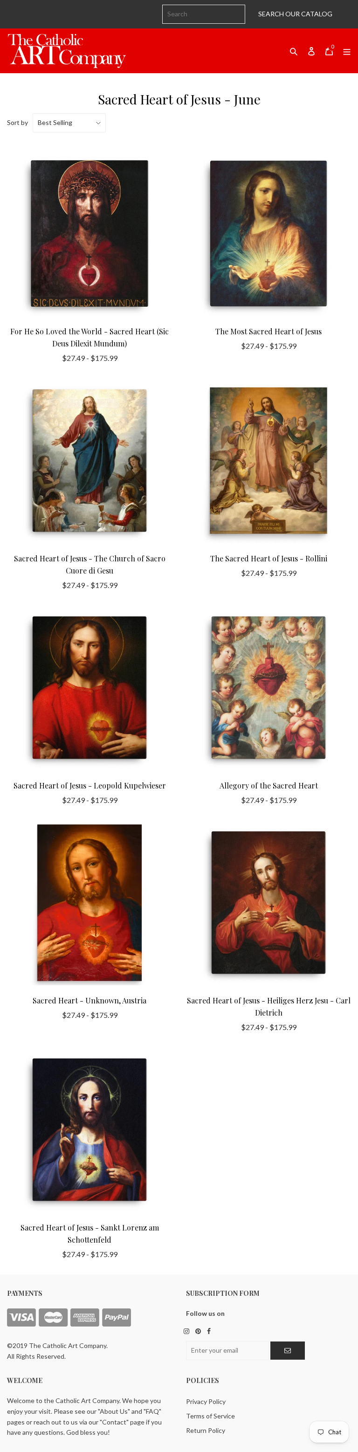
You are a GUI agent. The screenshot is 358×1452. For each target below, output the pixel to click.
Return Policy (205, 1430)
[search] (203, 14)
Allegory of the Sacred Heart (269, 785)
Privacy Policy (206, 1401)
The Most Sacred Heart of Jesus (268, 331)
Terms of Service (210, 1416)
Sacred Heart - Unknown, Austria (89, 1000)
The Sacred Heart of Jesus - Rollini (268, 558)
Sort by (17, 122)
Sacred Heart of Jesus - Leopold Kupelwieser (90, 785)
